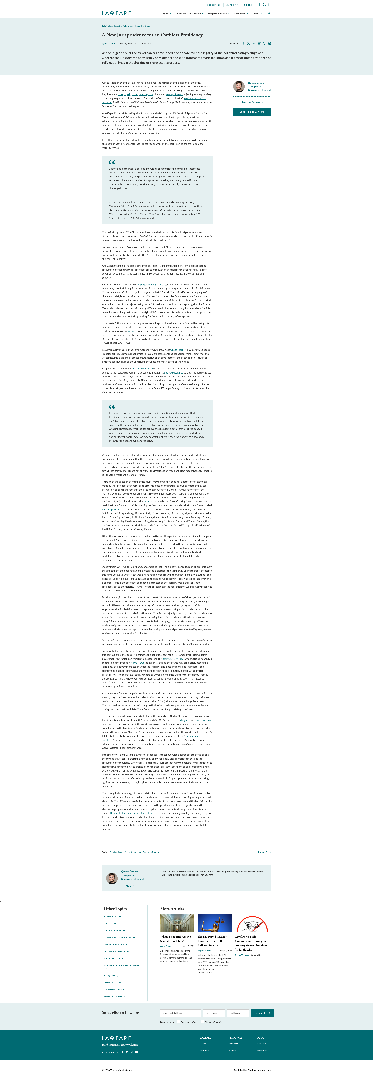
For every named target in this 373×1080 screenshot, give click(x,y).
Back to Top (263, 852)
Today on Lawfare (188, 1022)
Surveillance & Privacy (115, 990)
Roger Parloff (204, 950)
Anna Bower (166, 946)
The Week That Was (213, 1022)
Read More (126, 886)
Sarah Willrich (242, 955)
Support (232, 5)
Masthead (262, 1050)
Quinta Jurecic (110, 43)
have (120, 94)
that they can (146, 94)
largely (127, 94)
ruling (131, 331)
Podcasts (204, 1050)
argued (148, 501)
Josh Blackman (203, 720)
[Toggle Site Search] (269, 13)
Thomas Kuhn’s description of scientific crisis (134, 813)
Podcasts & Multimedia (188, 13)
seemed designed (173, 372)
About (256, 13)
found (135, 94)
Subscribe (213, 5)
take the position (111, 509)
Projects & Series (217, 13)
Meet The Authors (251, 101)
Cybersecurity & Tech (115, 944)
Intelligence (110, 976)
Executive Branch (143, 26)
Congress (109, 923)
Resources (239, 13)
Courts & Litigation (113, 930)
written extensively (142, 368)
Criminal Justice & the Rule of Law (117, 26)
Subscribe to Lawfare (252, 111)
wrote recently (178, 349)
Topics (164, 13)
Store (248, 5)
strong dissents (174, 94)
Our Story (261, 1043)
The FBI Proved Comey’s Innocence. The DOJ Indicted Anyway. (212, 941)
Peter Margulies (181, 720)
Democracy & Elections (115, 951)
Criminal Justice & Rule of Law (118, 937)
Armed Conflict (111, 916)
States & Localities (113, 983)
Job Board (233, 1043)
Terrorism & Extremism (115, 997)
